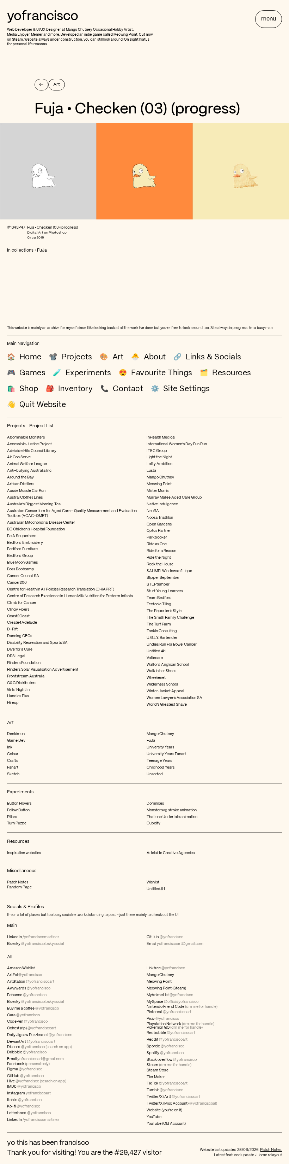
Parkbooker (157, 537)
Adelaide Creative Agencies (171, 853)
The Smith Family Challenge (170, 617)
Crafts (12, 761)
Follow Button (18, 810)
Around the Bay (20, 477)
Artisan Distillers (20, 484)
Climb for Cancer (21, 603)
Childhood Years (160, 767)
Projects (16, 426)
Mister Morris (157, 491)
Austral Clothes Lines (25, 497)
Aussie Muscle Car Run (26, 491)
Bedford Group (20, 556)
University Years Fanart (166, 754)
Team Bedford (159, 598)
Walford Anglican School (168, 664)
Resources (18, 841)
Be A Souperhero (21, 536)
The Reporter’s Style (164, 611)
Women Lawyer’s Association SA (174, 698)
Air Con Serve (19, 457)
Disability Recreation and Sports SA (37, 643)
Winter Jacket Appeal (165, 691)
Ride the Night (159, 557)
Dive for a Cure (19, 649)
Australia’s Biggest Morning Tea (34, 504)
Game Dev (16, 740)
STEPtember (158, 584)
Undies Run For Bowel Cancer (172, 644)
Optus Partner (159, 531)
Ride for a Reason (161, 551)
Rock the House (160, 564)
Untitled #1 (156, 651)
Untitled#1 (156, 889)
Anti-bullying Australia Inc (29, 470)
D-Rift (12, 629)
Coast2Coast (18, 616)
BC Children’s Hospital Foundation (36, 529)
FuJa (42, 250)
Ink (9, 747)
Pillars (12, 817)
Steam (17, 39)
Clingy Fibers (18, 609)
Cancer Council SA (23, 576)
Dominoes (155, 803)
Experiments (20, 792)
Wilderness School (162, 684)
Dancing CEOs (19, 636)
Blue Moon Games (22, 562)
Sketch (13, 774)
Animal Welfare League (27, 464)
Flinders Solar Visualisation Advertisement (42, 669)
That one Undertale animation (172, 817)
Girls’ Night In (18, 690)
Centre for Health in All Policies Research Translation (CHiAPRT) (60, 589)
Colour (12, 754)
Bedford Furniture (22, 549)
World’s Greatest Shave (167, 704)
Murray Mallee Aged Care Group (174, 497)
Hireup (13, 703)
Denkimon (16, 734)
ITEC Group (157, 451)
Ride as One (157, 544)
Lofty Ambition (159, 464)
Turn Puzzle (16, 823)
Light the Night (159, 457)
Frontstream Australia (25, 676)
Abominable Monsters (26, 437)
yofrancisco (42, 17)
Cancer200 (17, 582)
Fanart (12, 767)
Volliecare (155, 658)
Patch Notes (17, 882)
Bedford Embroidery (25, 543)
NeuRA (153, 511)
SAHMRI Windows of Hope (169, 571)
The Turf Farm (159, 624)
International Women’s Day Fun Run (177, 444)
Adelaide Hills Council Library (31, 451)
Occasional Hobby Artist (113, 29)
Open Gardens (159, 524)
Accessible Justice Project (29, 444)
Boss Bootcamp (20, 569)
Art (10, 723)
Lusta (151, 470)
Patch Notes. (271, 1150)
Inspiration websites (24, 853)
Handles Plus (18, 696)
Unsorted (155, 774)
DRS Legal (16, 656)
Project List (41, 426)
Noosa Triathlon (160, 517)
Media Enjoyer (18, 34)
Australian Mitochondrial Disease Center (41, 522)
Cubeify (153, 823)
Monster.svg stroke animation (172, 810)
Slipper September (163, 578)
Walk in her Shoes (161, 671)
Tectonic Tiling (159, 604)
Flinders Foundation (24, 663)
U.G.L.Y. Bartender (162, 638)
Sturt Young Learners (165, 591)
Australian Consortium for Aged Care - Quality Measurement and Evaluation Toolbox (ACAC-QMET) (72, 513)
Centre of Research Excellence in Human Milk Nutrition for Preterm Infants (70, 596)
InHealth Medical (161, 437)
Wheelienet (156, 678)
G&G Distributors (21, 683)
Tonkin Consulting (162, 631)
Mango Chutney (79, 29)
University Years (160, 747)
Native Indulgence (162, 504)
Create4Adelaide (22, 622)
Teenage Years (159, 761)
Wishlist (153, 882)
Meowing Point (125, 34)
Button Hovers (19, 803)
